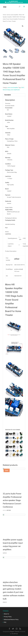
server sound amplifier (12, 14)
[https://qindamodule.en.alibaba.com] (14, 444)
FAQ (5, 622)
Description (7, 95)
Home (4, 14)
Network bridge (6, 89)
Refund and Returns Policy (11, 619)
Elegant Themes (14, 631)
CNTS (22, 87)
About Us (6, 614)
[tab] (14, 94)
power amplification (15, 89)
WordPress (15, 633)
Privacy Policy (8, 616)
